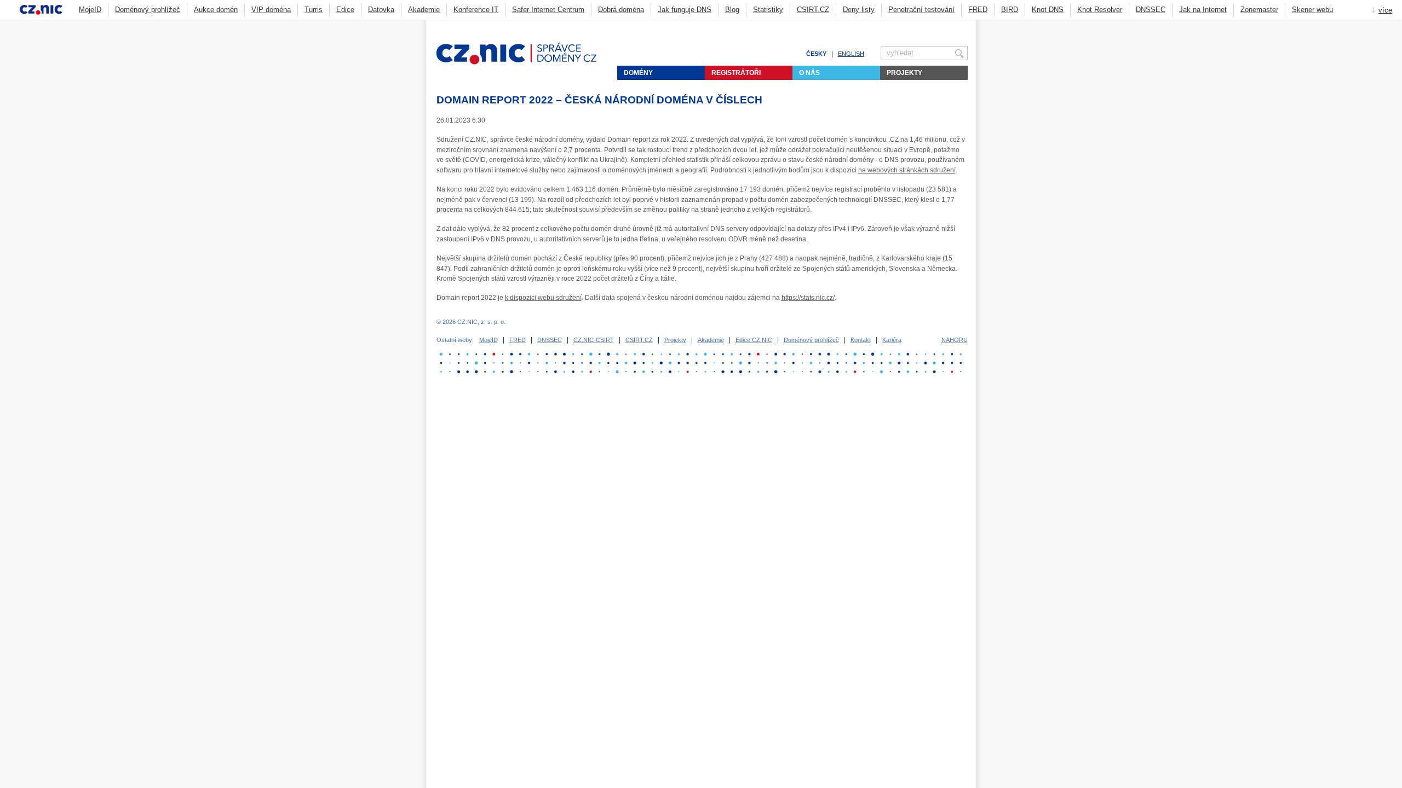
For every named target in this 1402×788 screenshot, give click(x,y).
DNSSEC (1150, 9)
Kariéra (891, 340)
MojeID (90, 9)
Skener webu (1312, 9)
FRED (977, 9)
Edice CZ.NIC (754, 340)
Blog (732, 9)
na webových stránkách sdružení (907, 170)
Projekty (904, 73)
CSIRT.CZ (813, 9)
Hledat (963, 25)
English (851, 53)
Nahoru (954, 340)
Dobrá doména (621, 9)
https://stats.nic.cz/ (808, 298)
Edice (345, 9)
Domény (638, 73)
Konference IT (475, 9)
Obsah (936, 25)
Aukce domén (216, 9)
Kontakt (861, 340)
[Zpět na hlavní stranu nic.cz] (523, 62)
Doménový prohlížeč (147, 9)
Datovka (381, 9)
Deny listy (859, 9)
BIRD (1009, 9)
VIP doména (271, 9)
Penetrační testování (921, 9)
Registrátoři (736, 73)
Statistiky (768, 9)
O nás (809, 73)
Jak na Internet (1203, 9)
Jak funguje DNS (684, 9)
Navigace (950, 25)
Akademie (424, 9)
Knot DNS (1048, 9)
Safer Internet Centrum (548, 9)
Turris (313, 9)
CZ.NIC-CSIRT (593, 340)
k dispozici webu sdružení (543, 298)
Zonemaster (1259, 9)
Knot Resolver (1099, 9)
